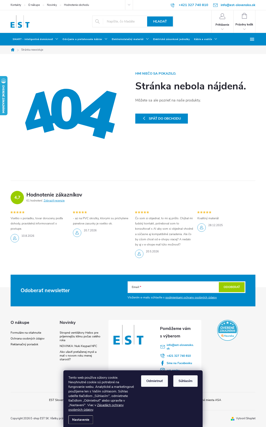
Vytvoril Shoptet (245, 418)
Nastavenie (80, 419)
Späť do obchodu (165, 118)
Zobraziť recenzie (54, 201)
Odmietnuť (154, 381)
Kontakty (16, 5)
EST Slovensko (58, 400)
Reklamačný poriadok (24, 344)
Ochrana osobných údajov (27, 339)
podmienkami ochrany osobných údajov (191, 297)
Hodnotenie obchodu (76, 5)
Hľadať (160, 21)
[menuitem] (35, 39)
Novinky (52, 5)
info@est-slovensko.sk (180, 347)
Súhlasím (185, 381)
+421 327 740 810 (179, 356)
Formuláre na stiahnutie (26, 333)
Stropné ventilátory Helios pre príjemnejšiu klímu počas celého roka (80, 336)
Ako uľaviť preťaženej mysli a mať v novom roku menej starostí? (78, 355)
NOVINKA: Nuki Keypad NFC (78, 346)
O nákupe (34, 5)
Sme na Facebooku (179, 363)
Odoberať (232, 287)
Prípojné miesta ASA (207, 400)
